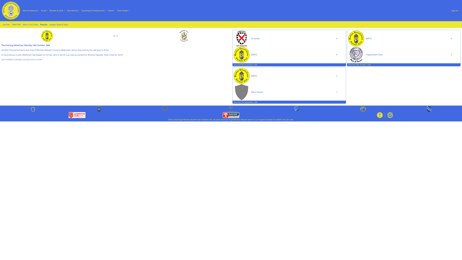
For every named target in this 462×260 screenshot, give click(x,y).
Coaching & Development (92, 10)
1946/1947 (16, 24)
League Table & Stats (58, 24)
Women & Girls (56, 10)
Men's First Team (30, 24)
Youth (43, 10)
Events (111, 10)
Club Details (122, 10)
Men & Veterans (30, 10)
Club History (72, 10)
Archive (6, 24)
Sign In (454, 10)
